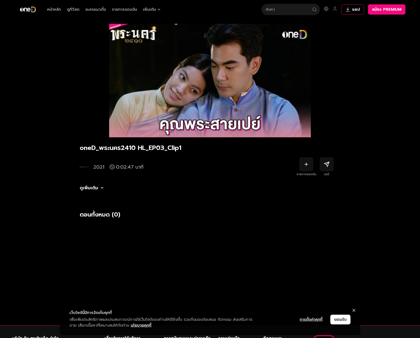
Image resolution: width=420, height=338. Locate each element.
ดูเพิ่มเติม (89, 187)
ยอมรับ (340, 319)
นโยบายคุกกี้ (141, 325)
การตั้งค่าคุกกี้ (311, 319)
